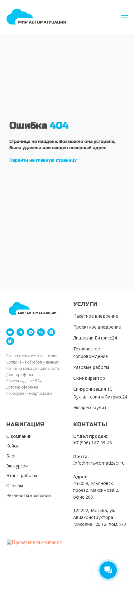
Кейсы (12, 446)
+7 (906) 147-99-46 (92, 443)
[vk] (41, 332)
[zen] (51, 332)
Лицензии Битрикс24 (95, 338)
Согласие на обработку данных (32, 362)
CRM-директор (89, 378)
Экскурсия (17, 466)
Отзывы (14, 485)
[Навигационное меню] (124, 17)
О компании (18, 436)
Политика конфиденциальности (32, 368)
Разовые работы (91, 367)
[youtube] (10, 332)
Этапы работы (21, 475)
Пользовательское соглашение (31, 356)
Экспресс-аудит (90, 407)
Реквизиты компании (28, 495)
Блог (11, 456)
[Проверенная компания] (34, 542)
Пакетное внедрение (95, 316)
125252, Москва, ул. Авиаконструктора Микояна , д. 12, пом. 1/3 (99, 517)
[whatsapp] (31, 332)
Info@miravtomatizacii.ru (99, 463)
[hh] (10, 341)
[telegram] (20, 332)
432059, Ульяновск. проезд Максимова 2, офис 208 (96, 490)
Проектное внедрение (97, 327)
